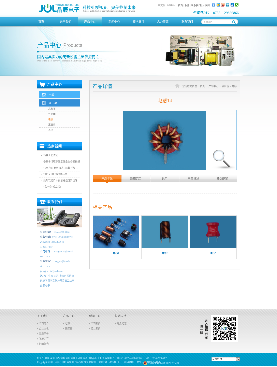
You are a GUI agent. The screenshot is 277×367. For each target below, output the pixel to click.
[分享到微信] (237, 4)
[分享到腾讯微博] (227, 4)
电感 (234, 86)
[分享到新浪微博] (223, 4)
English (171, 4)
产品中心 (213, 86)
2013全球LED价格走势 (55, 174)
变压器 (225, 86)
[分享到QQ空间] (218, 4)
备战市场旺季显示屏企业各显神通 (61, 161)
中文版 (161, 5)
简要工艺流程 (50, 155)
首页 (41, 21)
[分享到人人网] (232, 4)
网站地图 (128, 362)
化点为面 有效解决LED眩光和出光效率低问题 (61, 168)
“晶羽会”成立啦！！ (54, 186)
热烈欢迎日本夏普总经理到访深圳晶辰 (61, 180)
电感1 (116, 253)
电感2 (165, 253)
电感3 (213, 253)
